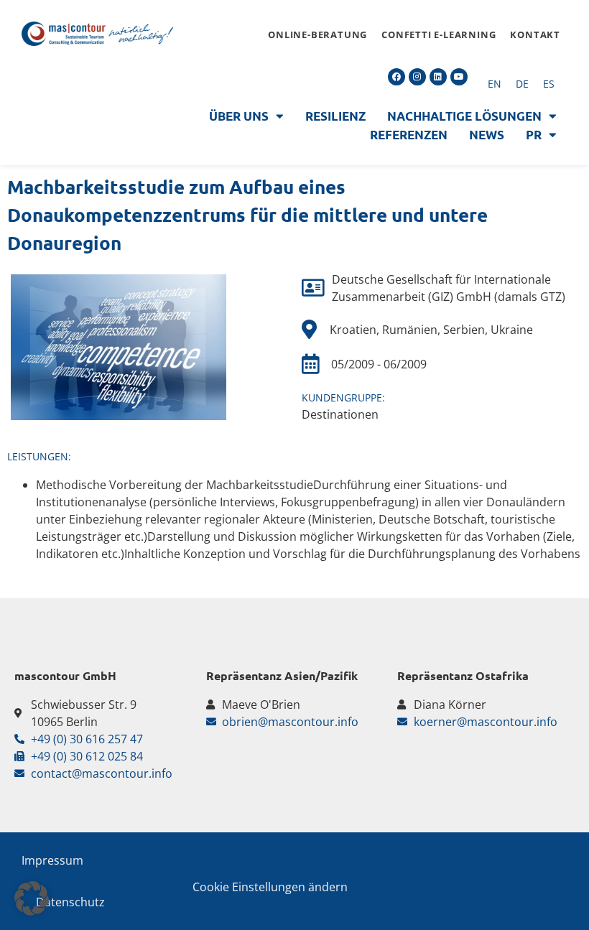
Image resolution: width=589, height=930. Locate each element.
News (486, 134)
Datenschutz (70, 902)
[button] (31, 898)
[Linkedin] (438, 76)
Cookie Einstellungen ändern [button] (270, 887)
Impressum (52, 860)
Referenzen (408, 134)
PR (534, 134)
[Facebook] (396, 76)
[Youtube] (459, 76)
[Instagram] (417, 76)
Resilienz (335, 116)
